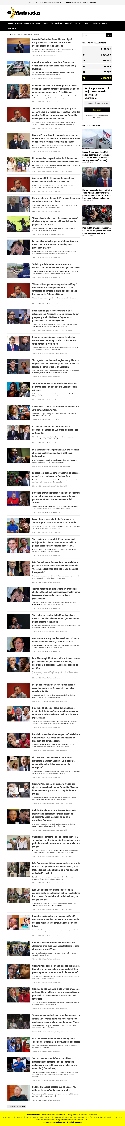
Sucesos (78, 23)
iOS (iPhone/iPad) (67, 2)
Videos (104, 23)
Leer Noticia (52, 55)
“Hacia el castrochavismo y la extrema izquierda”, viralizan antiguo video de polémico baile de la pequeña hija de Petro (55, 221)
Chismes (87, 23)
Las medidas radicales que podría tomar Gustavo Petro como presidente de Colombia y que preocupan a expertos (55, 244)
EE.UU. (38, 23)
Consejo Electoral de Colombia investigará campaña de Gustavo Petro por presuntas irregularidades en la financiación (52, 42)
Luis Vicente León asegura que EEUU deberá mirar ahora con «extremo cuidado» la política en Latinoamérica (55, 453)
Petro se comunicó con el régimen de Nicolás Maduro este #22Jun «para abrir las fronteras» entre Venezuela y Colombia (54, 340)
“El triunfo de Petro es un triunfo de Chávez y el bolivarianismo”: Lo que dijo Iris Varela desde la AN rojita (54, 386)
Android (55, 2)
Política (58, 23)
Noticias (18, 23)
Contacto (12, 29)
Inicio (10, 23)
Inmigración (48, 23)
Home (9, 34)
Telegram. (93, 2)
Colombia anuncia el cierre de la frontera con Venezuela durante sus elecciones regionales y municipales (54, 65)
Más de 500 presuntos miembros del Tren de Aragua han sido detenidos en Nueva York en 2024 (97, 231)
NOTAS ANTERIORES (16, 1106)
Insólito (96, 23)
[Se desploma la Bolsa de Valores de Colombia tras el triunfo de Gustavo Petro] (18, 420)
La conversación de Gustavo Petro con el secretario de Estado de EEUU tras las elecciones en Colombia (55, 430)
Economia (45, 420)
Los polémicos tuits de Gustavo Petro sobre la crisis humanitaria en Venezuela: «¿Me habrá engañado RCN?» (53, 688)
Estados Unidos (46, 466)
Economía (68, 23)
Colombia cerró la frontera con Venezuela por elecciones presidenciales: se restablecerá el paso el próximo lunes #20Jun (55, 946)
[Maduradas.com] (23, 18)
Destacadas (29, 23)
